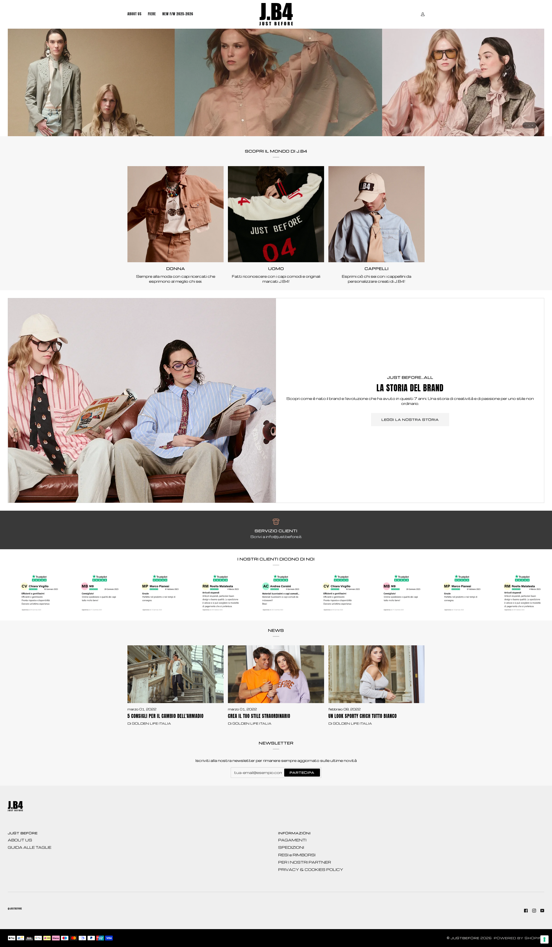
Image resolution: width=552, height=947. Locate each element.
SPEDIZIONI (291, 847)
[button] (177, 14)
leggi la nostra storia (410, 420)
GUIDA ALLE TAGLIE (29, 847)
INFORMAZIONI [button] (294, 833)
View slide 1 (526, 125)
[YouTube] (542, 911)
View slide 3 (532, 125)
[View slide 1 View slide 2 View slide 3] (276, 82)
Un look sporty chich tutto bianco (362, 716)
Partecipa (302, 773)
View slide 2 (529, 125)
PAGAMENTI (292, 840)
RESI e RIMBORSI (296, 855)
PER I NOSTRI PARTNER (304, 862)
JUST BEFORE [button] (23, 833)
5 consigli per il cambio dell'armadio (165, 716)
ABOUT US (20, 840)
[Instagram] (534, 911)
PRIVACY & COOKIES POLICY (310, 869)
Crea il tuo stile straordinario (259, 716)
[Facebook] (526, 911)
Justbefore (465, 938)
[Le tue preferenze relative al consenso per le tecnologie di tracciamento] (544, 939)
